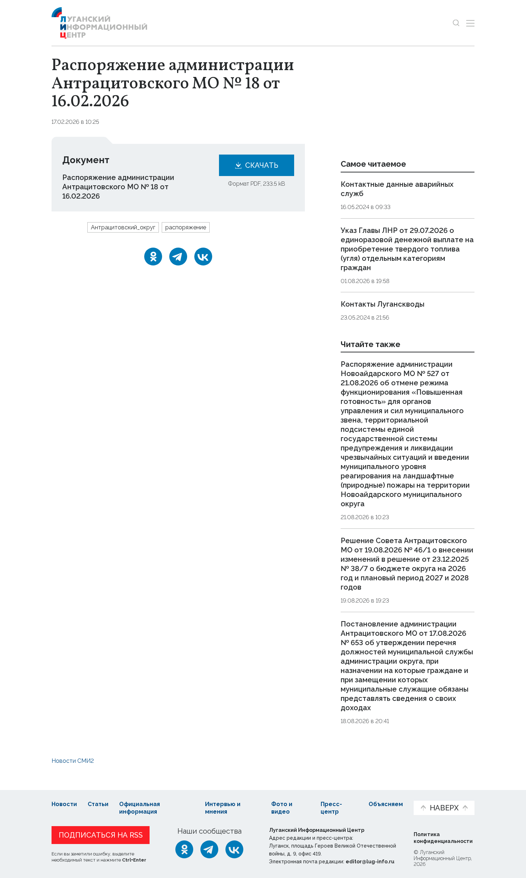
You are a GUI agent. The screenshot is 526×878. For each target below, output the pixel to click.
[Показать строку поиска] (456, 23)
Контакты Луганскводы (382, 304)
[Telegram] (178, 256)
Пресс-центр (331, 808)
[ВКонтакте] (203, 256)
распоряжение (185, 227)
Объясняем (386, 804)
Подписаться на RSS (101, 835)
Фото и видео (281, 808)
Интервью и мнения (222, 808)
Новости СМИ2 (73, 760)
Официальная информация (139, 808)
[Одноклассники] (153, 256)
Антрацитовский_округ (123, 227)
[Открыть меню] (470, 23)
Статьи (98, 804)
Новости (64, 804)
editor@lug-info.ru (370, 861)
